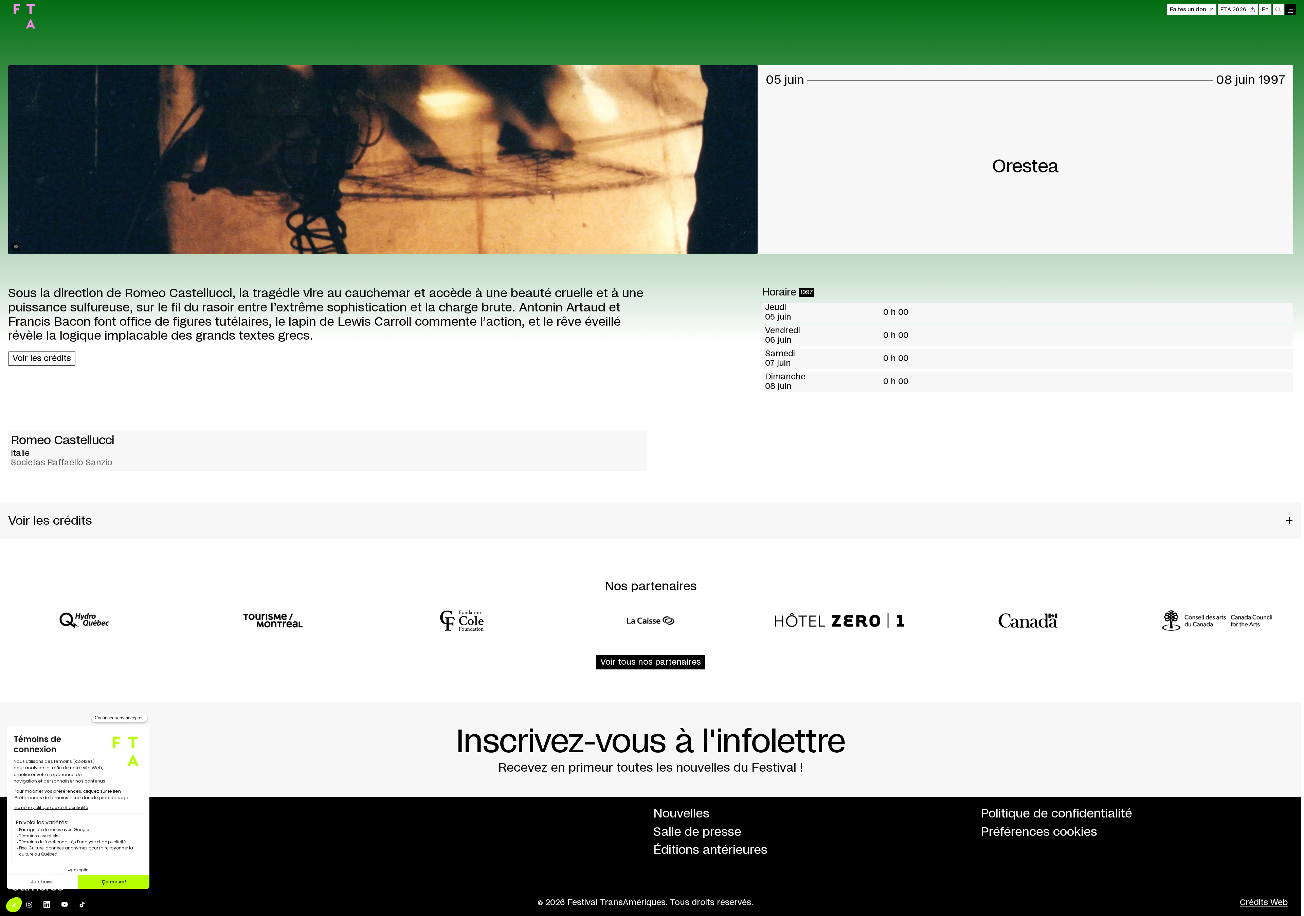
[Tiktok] (82, 904)
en (1265, 9)
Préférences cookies (1039, 832)
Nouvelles (681, 814)
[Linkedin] (47, 904)
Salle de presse (697, 832)
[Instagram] (29, 904)
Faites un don (1188, 9)
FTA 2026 (1233, 9)
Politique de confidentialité (1056, 814)
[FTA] (24, 16)
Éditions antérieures (710, 850)
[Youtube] (64, 904)
